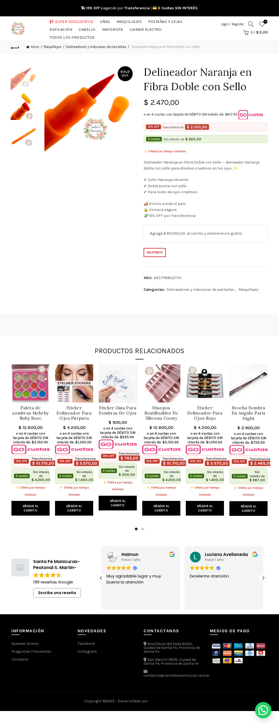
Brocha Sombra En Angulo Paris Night (249, 413)
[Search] (251, 24)
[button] (263, 578)
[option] (24, 79)
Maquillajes (129, 20)
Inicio (35, 47)
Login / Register (232, 24)
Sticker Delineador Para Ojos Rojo (205, 413)
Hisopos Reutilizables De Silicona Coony (161, 413)
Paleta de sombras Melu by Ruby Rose (30, 413)
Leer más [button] (228, 601)
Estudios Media (172, 701)
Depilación (60, 28)
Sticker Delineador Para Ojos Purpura (74, 413)
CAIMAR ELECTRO (145, 28)
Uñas (105, 20)
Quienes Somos (25, 643)
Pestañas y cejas (165, 20)
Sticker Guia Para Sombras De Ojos (118, 410)
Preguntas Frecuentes (31, 651)
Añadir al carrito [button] (30, 508)
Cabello (87, 28)
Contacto (19, 659)
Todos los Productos (72, 36)
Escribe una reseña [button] (57, 592)
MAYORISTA (112, 28)
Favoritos (265, 21)
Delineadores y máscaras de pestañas (96, 47)
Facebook (86, 643)
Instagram (87, 651)
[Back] (15, 47)
